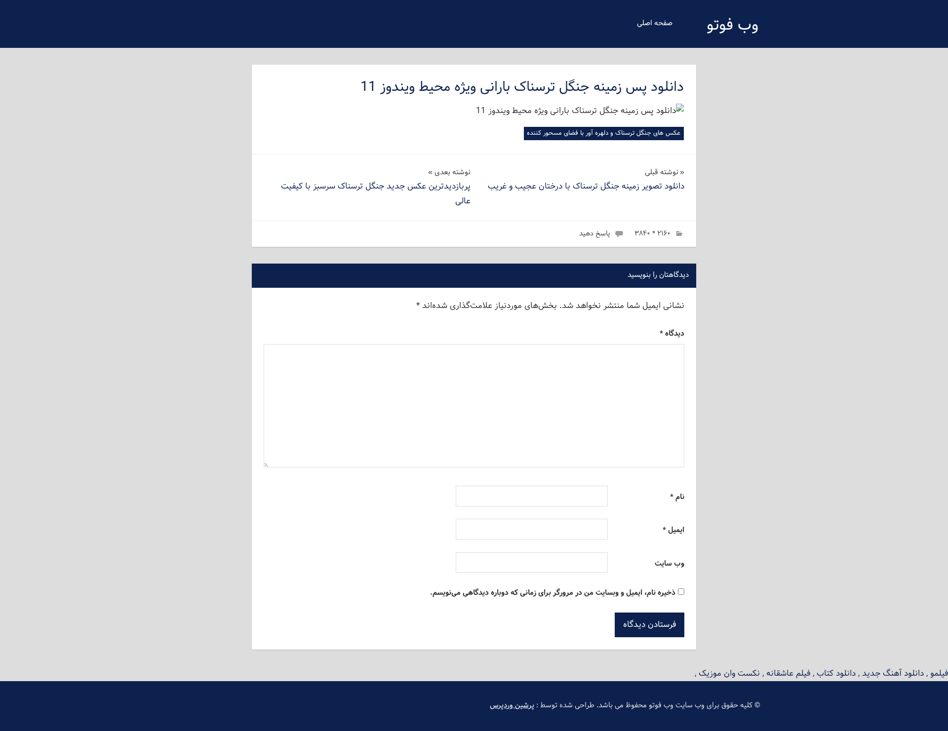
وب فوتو (732, 25)
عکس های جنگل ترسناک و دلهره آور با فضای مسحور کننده (603, 133)
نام (677, 497)
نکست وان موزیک (729, 673)
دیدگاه (672, 334)
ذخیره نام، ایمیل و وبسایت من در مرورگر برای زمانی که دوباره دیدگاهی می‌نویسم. (552, 593)
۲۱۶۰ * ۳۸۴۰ (652, 233)
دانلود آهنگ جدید (893, 673)
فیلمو (939, 673)
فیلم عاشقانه (788, 673)
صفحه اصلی (654, 23)
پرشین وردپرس (512, 705)
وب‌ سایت (669, 564)
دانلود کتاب (836, 673)
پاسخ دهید (594, 233)
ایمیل (673, 530)
